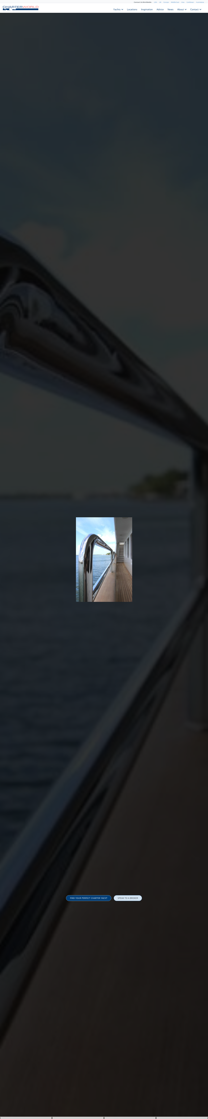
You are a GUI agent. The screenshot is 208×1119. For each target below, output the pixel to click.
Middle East (175, 2)
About (180, 9)
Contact (194, 9)
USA (155, 2)
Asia (182, 2)
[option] (104, 559)
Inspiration (147, 9)
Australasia (200, 2)
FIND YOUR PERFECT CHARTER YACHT (88, 898)
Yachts (116, 9)
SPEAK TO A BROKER (128, 898)
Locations (132, 9)
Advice (160, 9)
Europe (166, 2)
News (170, 9)
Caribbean (190, 2)
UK (160, 2)
